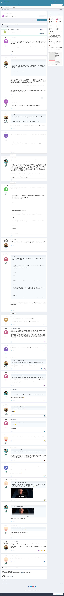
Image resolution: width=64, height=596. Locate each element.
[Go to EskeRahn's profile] (57, 22)
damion (6, 345)
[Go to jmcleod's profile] (6, 189)
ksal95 (6, 434)
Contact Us (32, 588)
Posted (13, 37)
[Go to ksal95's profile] (6, 438)
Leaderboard (13, 7)
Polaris (6, 328)
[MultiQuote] (11, 54)
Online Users (7, 7)
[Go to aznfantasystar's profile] (6, 136)
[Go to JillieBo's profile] (6, 468)
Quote (13, 54)
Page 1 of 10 (17, 24)
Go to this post (41, 33)
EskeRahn (59, 21)
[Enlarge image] (22, 493)
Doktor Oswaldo (6, 253)
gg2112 (7, 15)
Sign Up (61, 1)
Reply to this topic (42, 20)
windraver (12, 29)
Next (11, 24)
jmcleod (6, 185)
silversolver (6, 157)
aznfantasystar (6, 132)
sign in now (22, 572)
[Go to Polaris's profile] (6, 332)
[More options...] (45, 37)
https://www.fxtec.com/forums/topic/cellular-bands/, (20, 197)
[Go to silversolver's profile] (6, 161)
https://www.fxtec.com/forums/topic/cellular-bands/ (20, 267)
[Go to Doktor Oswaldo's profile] (6, 259)
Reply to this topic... (10, 576)
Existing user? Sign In (53, 1)
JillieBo (6, 463)
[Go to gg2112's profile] (3, 16)
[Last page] (13, 24)
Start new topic (33, 20)
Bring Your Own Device (22, 134)
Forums (2, 7)
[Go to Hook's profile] (6, 63)
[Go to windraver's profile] (5, 31)
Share (37, 16)
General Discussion (13, 16)
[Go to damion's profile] (6, 349)
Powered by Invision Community (32, 590)
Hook (6, 57)
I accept (58, 594)
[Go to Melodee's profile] (6, 320)
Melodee (6, 316)
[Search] (62, 5)
